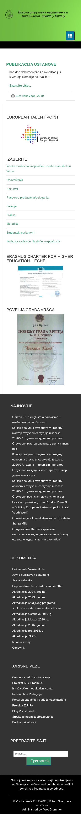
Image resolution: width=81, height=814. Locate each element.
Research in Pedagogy (27, 694)
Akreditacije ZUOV (24, 636)
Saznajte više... (20, 85)
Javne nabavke (22, 580)
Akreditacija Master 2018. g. (30, 619)
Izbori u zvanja (21, 642)
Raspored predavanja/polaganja (27, 197)
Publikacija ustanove (31, 64)
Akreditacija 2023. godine (28, 597)
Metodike (12, 223)
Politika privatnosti (24, 722)
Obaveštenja (14, 180)
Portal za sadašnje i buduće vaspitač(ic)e (33, 241)
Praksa (11, 215)
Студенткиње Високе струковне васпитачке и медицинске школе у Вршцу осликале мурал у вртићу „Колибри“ (40, 534)
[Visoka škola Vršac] (39, 14)
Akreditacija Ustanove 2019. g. (32, 613)
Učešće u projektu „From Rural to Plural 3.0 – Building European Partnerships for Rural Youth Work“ (40, 507)
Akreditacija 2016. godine (28, 625)
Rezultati (12, 188)
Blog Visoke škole (23, 711)
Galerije (11, 206)
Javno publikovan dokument (30, 574)
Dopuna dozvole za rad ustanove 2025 (37, 586)
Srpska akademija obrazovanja (32, 716)
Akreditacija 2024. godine (28, 591)
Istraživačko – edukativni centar (33, 688)
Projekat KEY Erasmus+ (28, 682)
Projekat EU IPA (22, 705)
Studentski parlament (20, 232)
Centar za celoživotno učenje (31, 677)
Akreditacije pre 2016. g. (28, 630)
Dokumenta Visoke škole (28, 569)
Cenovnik (18, 647)
